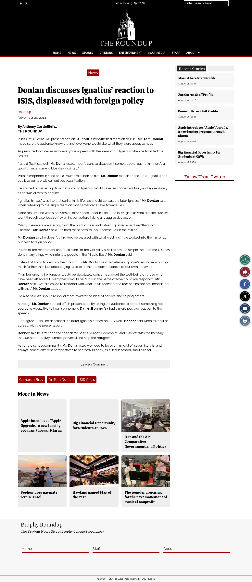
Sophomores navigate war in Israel (39, 494)
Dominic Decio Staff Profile (198, 111)
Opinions (106, 53)
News (72, 53)
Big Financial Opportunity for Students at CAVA (199, 154)
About (191, 53)
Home (57, 53)
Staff (176, 53)
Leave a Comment (94, 364)
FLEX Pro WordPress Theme (122, 578)
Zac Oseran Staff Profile (195, 95)
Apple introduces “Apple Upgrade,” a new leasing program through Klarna (203, 132)
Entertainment (130, 53)
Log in (151, 578)
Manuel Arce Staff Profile (197, 78)
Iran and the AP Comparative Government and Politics (145, 442)
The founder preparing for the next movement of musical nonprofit (145, 497)
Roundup (24, 112)
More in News (33, 394)
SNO (144, 578)
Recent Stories (192, 68)
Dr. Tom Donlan (61, 380)
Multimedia (156, 53)
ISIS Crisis (87, 380)
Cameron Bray (31, 380)
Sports (87, 53)
